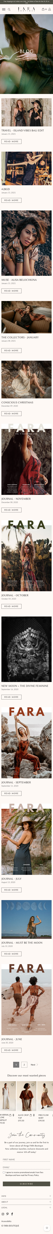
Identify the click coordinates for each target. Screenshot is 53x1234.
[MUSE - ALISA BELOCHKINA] (26, 243)
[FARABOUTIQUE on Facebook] (12, 1214)
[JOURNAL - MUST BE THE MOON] (26, 919)
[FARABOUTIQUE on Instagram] (3, 1214)
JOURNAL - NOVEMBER (16, 498)
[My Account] (49, 9)
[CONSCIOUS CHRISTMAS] (26, 379)
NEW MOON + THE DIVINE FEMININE (24, 686)
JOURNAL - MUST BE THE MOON (21, 942)
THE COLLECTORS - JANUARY (20, 337)
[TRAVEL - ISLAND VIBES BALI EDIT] (26, 112)
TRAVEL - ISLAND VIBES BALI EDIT (22, 130)
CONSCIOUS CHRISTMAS (17, 402)
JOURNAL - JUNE (11, 1039)
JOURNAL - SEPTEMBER (16, 782)
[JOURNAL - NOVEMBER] (26, 459)
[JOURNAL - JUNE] (26, 999)
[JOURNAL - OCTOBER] (26, 555)
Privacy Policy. (33, 1175)
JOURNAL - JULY (11, 878)
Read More (11, 141)
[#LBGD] (26, 168)
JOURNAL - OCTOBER (14, 595)
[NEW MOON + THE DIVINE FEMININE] (26, 649)
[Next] (49, 1103)
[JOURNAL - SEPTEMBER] (26, 742)
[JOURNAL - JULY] (26, 839)
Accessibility (6, 1221)
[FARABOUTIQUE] (26, 9)
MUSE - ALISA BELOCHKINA (19, 279)
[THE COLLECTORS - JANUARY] (26, 317)
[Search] (8, 9)
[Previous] (3, 1103)
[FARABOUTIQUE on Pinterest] (7, 1214)
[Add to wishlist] (12, 1085)
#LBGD (5, 189)
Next (33, 1064)
